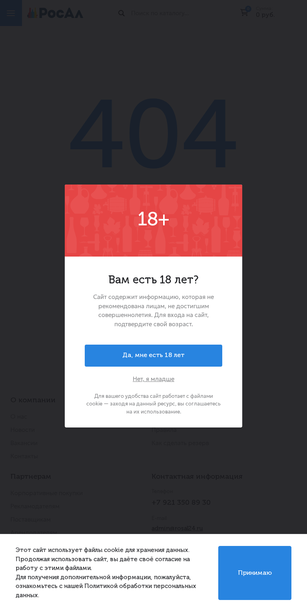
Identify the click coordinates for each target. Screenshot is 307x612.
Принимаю (255, 573)
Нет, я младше (153, 379)
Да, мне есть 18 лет (153, 355)
